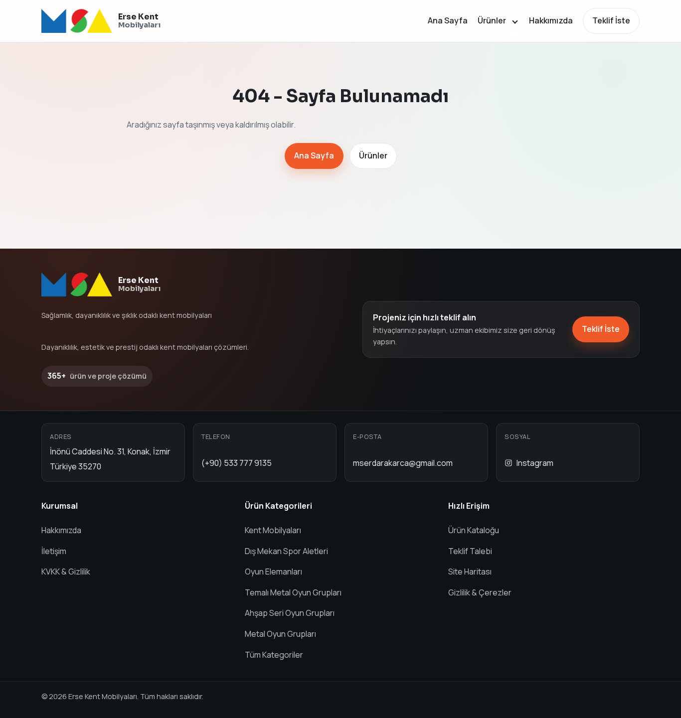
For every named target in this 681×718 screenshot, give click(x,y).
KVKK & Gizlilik (65, 571)
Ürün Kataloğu (473, 530)
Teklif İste (611, 20)
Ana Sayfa (448, 20)
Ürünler (492, 20)
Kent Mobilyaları (273, 530)
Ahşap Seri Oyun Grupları (290, 612)
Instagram (534, 462)
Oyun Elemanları (273, 571)
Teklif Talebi (470, 551)
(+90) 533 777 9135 (236, 462)
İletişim (53, 551)
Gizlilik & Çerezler (479, 592)
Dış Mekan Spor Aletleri (286, 551)
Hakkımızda (551, 20)
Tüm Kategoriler (274, 654)
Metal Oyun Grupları (280, 633)
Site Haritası (470, 571)
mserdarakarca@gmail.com (403, 462)
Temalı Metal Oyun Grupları (293, 592)
